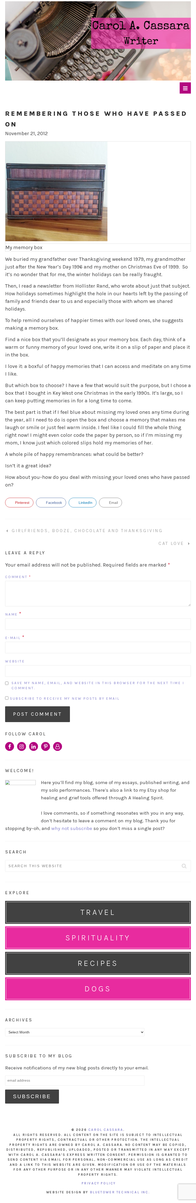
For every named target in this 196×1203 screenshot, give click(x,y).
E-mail (13, 638)
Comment (18, 577)
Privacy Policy (99, 1183)
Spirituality (98, 937)
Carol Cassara (105, 1130)
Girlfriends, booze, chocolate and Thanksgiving (87, 530)
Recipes (98, 963)
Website (15, 661)
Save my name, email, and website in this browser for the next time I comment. (97, 685)
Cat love (171, 543)
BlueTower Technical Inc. (120, 1192)
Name (11, 614)
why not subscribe (71, 828)
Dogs (98, 988)
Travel (98, 912)
